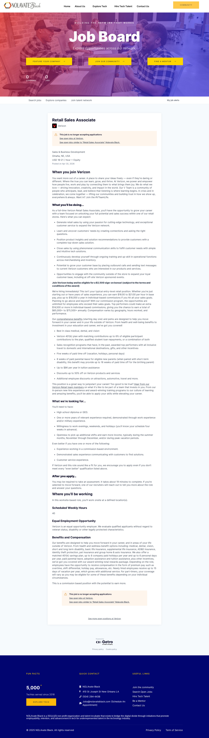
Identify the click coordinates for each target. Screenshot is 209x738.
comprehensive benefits (69, 319)
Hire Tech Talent (123, 6)
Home (67, 6)
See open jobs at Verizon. (71, 138)
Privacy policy (98, 649)
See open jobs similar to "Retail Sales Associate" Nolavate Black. (90, 142)
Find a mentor (162, 61)
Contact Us (143, 6)
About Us (80, 6)
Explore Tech (100, 6)
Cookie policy (111, 649)
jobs (35, 100)
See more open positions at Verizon (104, 618)
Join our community (107, 61)
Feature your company (46, 61)
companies (56, 100)
